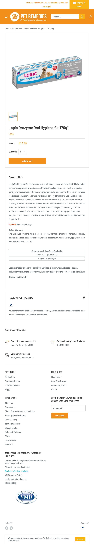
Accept (80, 539)
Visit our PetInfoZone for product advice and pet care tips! (47, 4)
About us (9, 403)
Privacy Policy (11, 419)
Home (7, 29)
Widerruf (9, 444)
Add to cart (27, 161)
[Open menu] (6, 17)
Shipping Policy (11, 428)
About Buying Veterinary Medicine (20, 411)
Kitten (54, 389)
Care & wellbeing (12, 381)
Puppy (7, 389)
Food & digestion (12, 385)
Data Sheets (10, 440)
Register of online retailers (16, 471)
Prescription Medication (15, 415)
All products (17, 29)
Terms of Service (12, 423)
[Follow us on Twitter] (11, 528)
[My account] (91, 16)
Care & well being (58, 381)
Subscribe (59, 415)
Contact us (9, 407)
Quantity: (13, 151)
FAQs (7, 436)
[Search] (82, 16)
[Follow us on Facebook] (6, 528)
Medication (10, 377)
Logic (11, 134)
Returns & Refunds (13, 432)
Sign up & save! (81, 4)
